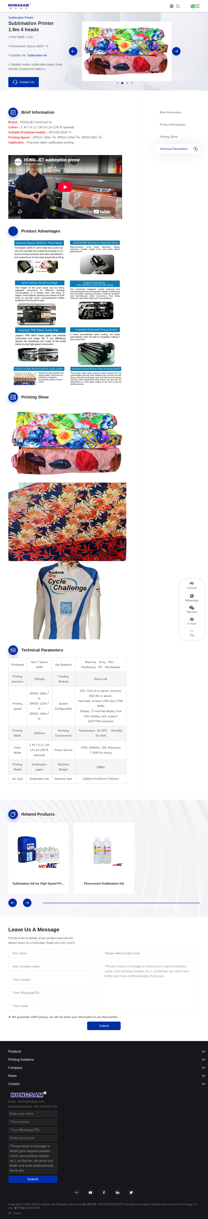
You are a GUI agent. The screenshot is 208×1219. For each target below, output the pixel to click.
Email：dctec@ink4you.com (26, 1101)
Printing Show (169, 136)
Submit (104, 1025)
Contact (14, 1084)
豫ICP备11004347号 (27, 1207)
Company (15, 1067)
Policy (17, 1213)
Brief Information (170, 112)
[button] (73, 51)
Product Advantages (173, 124)
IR (9, 1213)
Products (14, 1051)
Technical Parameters (174, 148)
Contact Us (27, 82)
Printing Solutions (21, 1059)
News (12, 1076)
